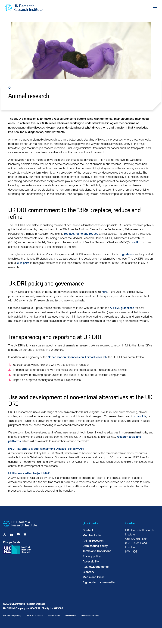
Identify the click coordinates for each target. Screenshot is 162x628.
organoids (139, 416)
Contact (88, 530)
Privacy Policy (54, 615)
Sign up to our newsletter (99, 582)
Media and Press (93, 577)
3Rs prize (23, 263)
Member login (92, 535)
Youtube (18, 534)
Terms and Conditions (97, 551)
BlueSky (25, 534)
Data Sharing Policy (12, 615)
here (104, 292)
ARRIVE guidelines (122, 308)
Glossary (88, 572)
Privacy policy (92, 556)
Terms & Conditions (34, 615)
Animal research (93, 541)
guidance (128, 254)
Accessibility (91, 561)
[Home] (10, 87)
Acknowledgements (96, 567)
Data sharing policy (95, 546)
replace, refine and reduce (81, 234)
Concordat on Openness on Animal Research (77, 357)
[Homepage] (20, 525)
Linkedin (11, 534)
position (136, 242)
